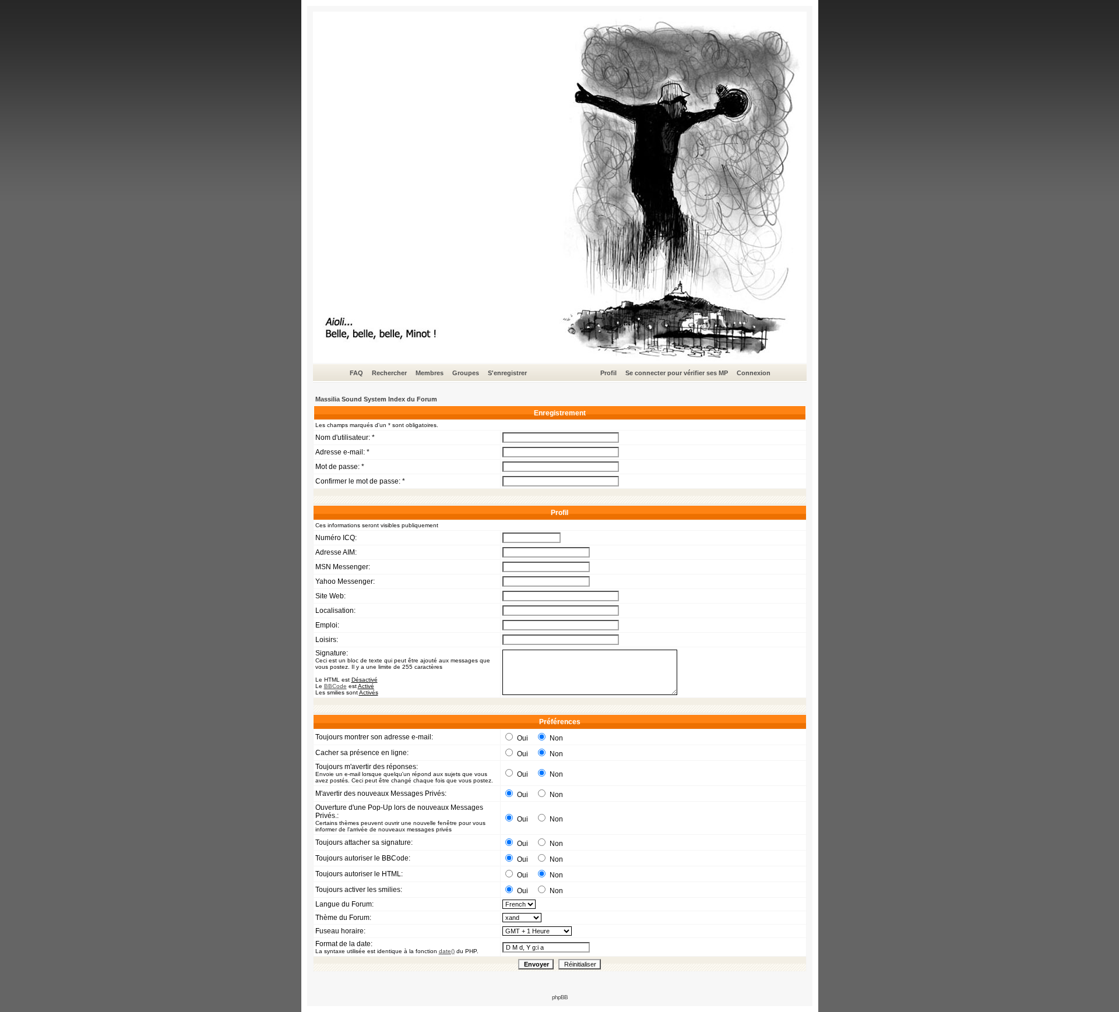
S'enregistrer (507, 372)
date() (447, 951)
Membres (430, 372)
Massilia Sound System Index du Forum (376, 399)
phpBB (560, 997)
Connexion (753, 372)
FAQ (356, 372)
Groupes (465, 372)
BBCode (335, 686)
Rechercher (389, 372)
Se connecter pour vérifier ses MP (676, 372)
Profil (608, 372)
